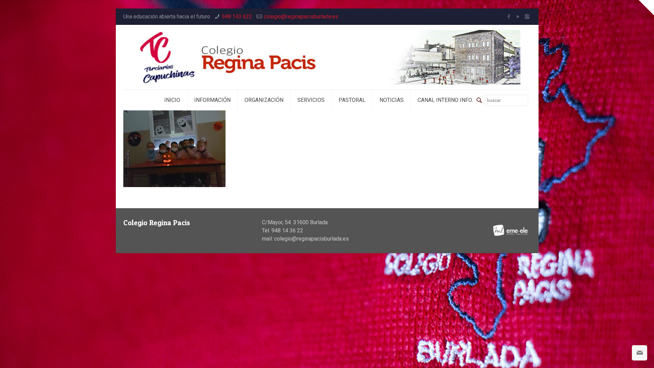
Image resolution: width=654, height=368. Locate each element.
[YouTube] (517, 17)
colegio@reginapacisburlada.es (301, 16)
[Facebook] (508, 17)
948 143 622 (237, 16)
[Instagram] (527, 17)
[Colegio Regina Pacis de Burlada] (327, 57)
